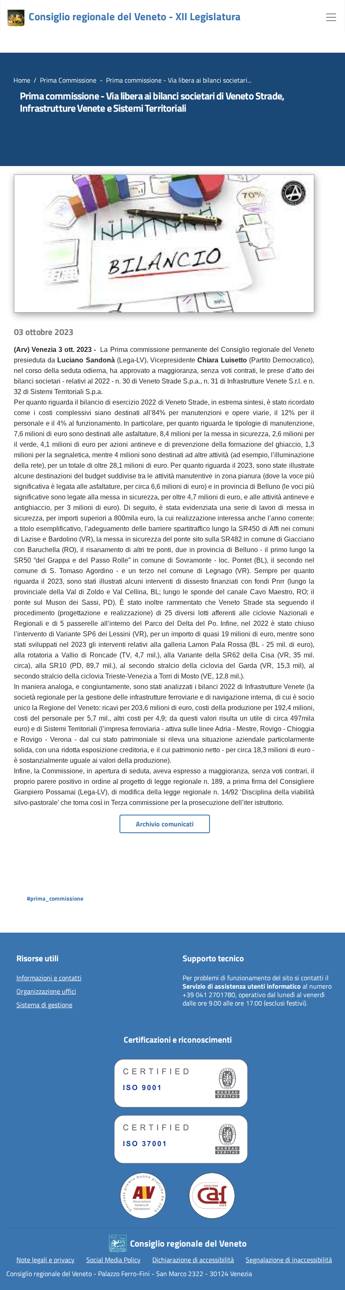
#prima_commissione (55, 898)
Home (21, 80)
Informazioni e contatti (49, 978)
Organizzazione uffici (46, 991)
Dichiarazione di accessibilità (193, 1260)
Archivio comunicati (165, 824)
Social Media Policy (113, 1260)
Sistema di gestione (44, 1005)
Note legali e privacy (45, 1260)
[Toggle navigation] (331, 16)
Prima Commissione (68, 80)
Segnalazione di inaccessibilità (289, 1260)
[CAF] (212, 1195)
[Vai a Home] (16, 18)
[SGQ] (177, 1081)
